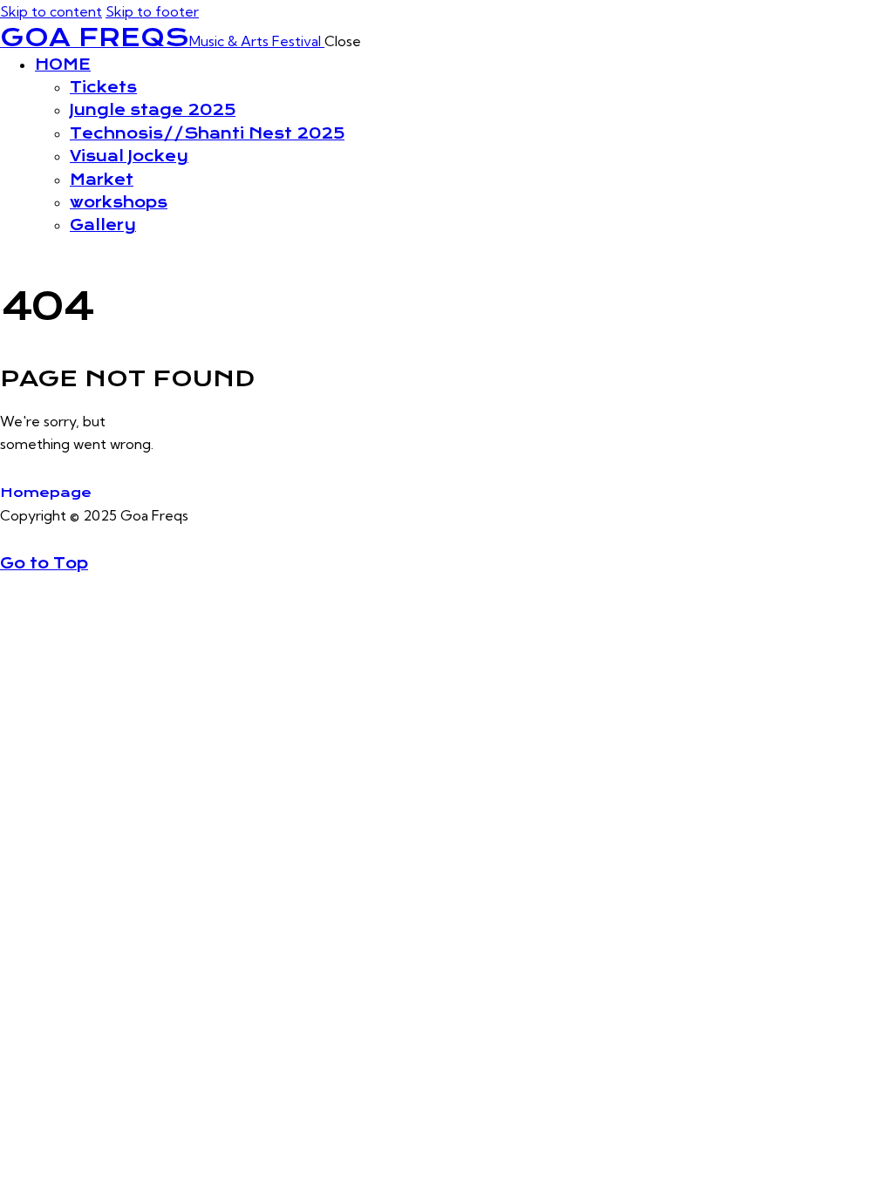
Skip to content (51, 11)
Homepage (46, 492)
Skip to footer (152, 11)
